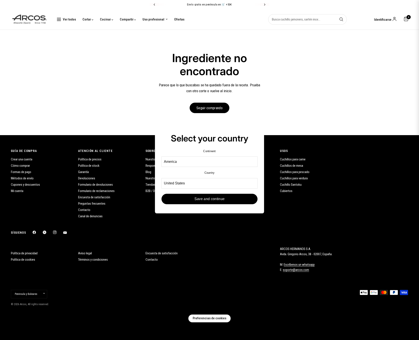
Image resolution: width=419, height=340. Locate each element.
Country (209, 172)
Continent (209, 151)
